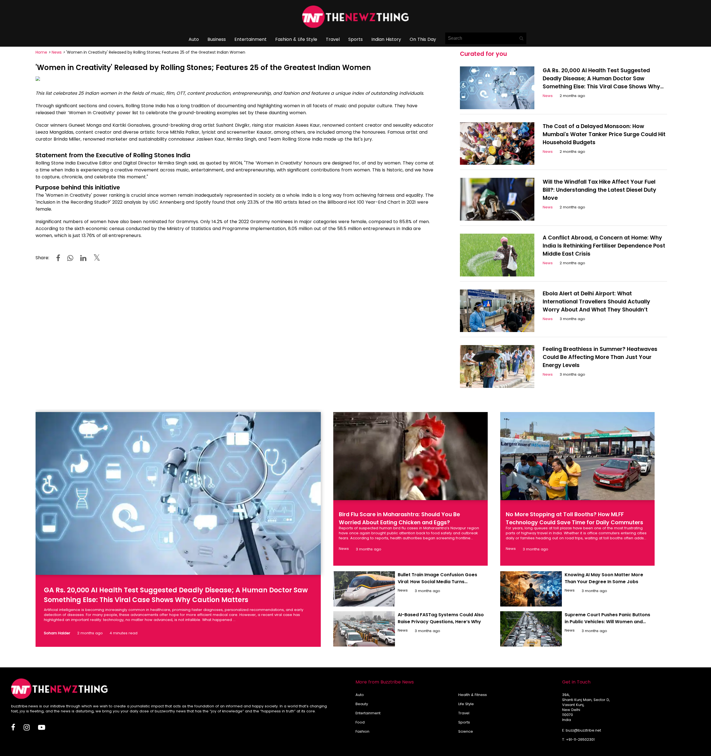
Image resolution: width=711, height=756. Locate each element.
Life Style (466, 704)
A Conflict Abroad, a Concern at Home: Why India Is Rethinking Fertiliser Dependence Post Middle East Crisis (604, 246)
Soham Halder (57, 633)
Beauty (362, 704)
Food (360, 722)
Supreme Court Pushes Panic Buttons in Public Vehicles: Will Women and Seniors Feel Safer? (607, 622)
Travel (333, 39)
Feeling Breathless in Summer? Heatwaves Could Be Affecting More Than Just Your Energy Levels (600, 357)
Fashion (362, 731)
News (57, 52)
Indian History (386, 39)
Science (465, 731)
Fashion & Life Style (296, 39)
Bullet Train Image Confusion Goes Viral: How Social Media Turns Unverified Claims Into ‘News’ (437, 582)
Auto (194, 39)
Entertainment (250, 39)
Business (216, 39)
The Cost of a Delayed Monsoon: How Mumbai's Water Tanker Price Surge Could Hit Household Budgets (604, 134)
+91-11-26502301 (580, 739)
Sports (355, 39)
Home (41, 52)
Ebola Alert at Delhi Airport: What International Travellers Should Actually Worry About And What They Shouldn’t (596, 301)
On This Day (423, 39)
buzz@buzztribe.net (583, 730)
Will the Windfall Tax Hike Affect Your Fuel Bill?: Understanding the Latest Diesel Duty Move (599, 190)
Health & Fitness (472, 694)
